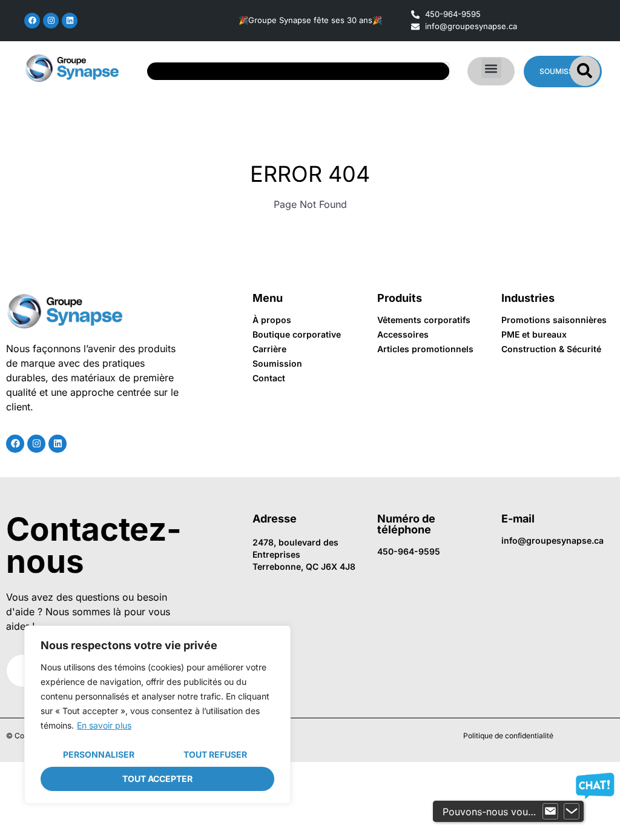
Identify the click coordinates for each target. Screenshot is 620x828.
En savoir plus (104, 725)
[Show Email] (550, 811)
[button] (491, 68)
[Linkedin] (70, 20)
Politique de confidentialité (508, 735)
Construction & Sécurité (551, 349)
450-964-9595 (408, 551)
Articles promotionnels (425, 349)
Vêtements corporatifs (423, 320)
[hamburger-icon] (435, 71)
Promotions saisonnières (554, 320)
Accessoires (403, 334)
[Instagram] (51, 20)
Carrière (269, 349)
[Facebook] (32, 20)
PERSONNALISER (98, 754)
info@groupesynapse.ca (552, 540)
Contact (268, 378)
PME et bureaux (534, 334)
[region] (157, 715)
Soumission (277, 363)
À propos (271, 320)
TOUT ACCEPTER (157, 778)
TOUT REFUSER (215, 754)
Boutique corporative (296, 334)
